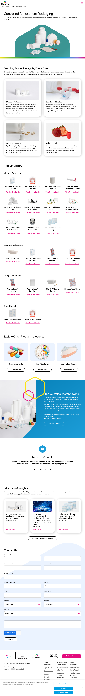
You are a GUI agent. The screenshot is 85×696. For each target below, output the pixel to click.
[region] (42, 688)
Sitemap (46, 674)
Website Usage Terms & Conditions (75, 676)
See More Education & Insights (42, 538)
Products (7, 6)
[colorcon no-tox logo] (36, 656)
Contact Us (42, 469)
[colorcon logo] (8, 657)
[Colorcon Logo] (5, 3)
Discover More (16, 369)
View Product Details (13, 192)
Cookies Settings (63, 684)
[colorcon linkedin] (56, 656)
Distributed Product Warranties (60, 676)
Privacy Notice (48, 671)
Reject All (63, 688)
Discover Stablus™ (54, 423)
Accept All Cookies (63, 692)
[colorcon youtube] (51, 656)
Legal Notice (48, 668)
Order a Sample (71, 656)
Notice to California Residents (47, 679)
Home (2, 6)
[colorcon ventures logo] (22, 657)
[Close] (82, 688)
